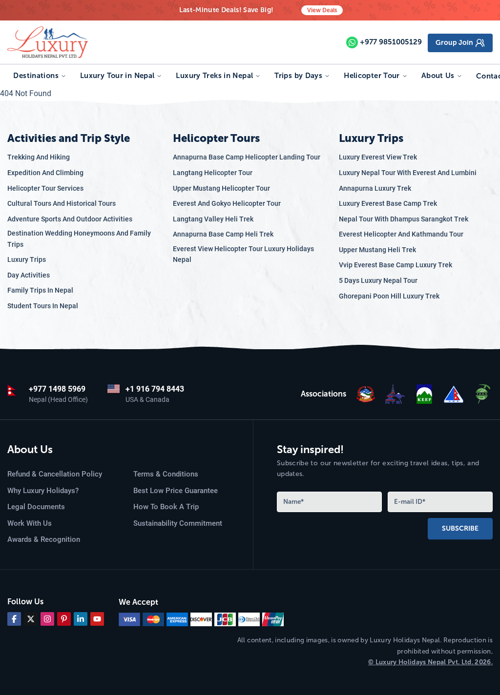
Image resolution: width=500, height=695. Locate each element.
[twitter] (31, 619)
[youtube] (97, 619)
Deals (322, 10)
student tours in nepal (42, 306)
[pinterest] (64, 619)
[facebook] (14, 619)
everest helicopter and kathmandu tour (401, 234)
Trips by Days (298, 75)
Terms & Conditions (165, 474)
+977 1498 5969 (57, 389)
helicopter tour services (45, 188)
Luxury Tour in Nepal (117, 75)
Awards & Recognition (43, 539)
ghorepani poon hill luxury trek (389, 296)
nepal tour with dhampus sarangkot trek (403, 219)
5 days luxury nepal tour (378, 280)
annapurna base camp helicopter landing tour (246, 157)
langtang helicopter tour (212, 173)
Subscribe (460, 528)
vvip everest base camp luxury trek (395, 265)
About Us (438, 75)
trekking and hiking (38, 157)
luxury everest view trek (378, 157)
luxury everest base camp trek (388, 203)
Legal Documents (36, 506)
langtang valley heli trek (213, 219)
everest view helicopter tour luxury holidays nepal (243, 254)
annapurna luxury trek (375, 188)
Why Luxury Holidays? (43, 490)
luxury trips (26, 259)
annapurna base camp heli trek (223, 234)
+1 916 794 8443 (154, 389)
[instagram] (47, 619)
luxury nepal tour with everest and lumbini (408, 173)
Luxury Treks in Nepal (214, 75)
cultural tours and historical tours (61, 203)
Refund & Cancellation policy (54, 474)
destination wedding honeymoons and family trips (79, 238)
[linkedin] (80, 619)
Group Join (454, 43)
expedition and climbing (45, 173)
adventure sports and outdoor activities (69, 219)
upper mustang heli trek (377, 250)
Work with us (29, 523)
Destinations (36, 75)
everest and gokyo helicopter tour (227, 203)
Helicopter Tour (372, 75)
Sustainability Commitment (177, 523)
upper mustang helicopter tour (221, 188)
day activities (28, 275)
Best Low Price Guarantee (175, 490)
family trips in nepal (40, 290)
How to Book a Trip (166, 506)
